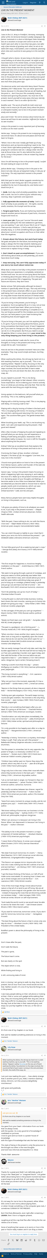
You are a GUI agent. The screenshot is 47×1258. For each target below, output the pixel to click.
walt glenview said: (9, 1113)
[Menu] (3, 2)
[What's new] (40, 2)
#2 (45, 1026)
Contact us (5, 1254)
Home (41, 1254)
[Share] (41, 26)
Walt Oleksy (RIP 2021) (10, 13)
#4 (45, 1109)
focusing (22, 1064)
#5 (45, 1168)
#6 (45, 1197)
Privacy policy (27, 1254)
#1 (45, 26)
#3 (45, 1055)
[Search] (44, 2)
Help (35, 1254)
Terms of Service (16, 1254)
